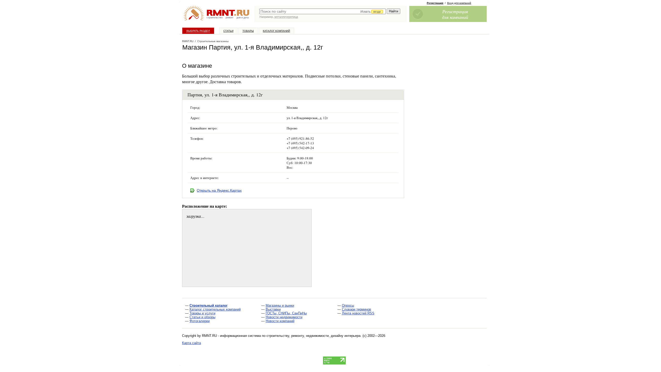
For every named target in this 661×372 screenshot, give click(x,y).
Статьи (228, 30)
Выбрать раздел (198, 30)
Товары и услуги (202, 313)
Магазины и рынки (280, 305)
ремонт (229, 17)
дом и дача (243, 17)
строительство (215, 17)
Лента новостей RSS (358, 313)
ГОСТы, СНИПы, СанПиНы (286, 313)
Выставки (273, 309)
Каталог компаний (276, 30)
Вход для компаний (459, 3)
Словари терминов (356, 309)
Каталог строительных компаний (215, 309)
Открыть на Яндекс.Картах (219, 190)
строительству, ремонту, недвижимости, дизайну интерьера (313, 336)
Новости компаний (280, 321)
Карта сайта (191, 343)
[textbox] (322, 11)
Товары (248, 30)
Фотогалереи (200, 321)
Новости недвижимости (284, 317)
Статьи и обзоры (202, 317)
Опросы (348, 305)
